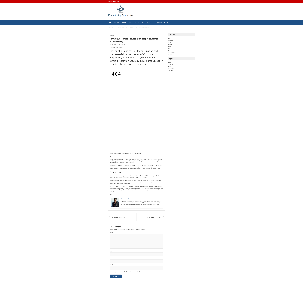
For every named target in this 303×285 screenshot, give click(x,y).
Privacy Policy (171, 70)
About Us (170, 62)
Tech (143, 22)
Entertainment (157, 22)
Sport (149, 22)
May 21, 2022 (113, 44)
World (124, 22)
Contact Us (170, 64)
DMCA (169, 66)
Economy (130, 22)
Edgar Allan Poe (121, 44)
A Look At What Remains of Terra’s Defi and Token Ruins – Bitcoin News (123, 216)
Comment (112, 232)
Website (112, 265)
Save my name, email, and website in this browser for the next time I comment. (132, 272)
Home (110, 22)
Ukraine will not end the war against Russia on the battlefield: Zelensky (150, 216)
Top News (117, 22)
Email (111, 258)
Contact (166, 22)
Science (137, 22)
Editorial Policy (171, 68)
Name (111, 251)
